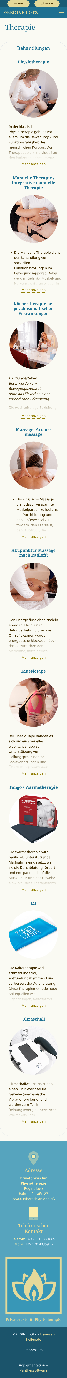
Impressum (33, 1349)
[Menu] (61, 12)
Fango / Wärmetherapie (33, 787)
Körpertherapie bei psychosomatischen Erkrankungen (34, 308)
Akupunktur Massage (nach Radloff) (33, 553)
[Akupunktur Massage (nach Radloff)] (33, 564)
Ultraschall (33, 1019)
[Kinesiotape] (33, 680)
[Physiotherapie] (33, 71)
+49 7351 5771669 (40, 1239)
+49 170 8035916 (39, 1244)
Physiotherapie (33, 62)
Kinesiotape (33, 671)
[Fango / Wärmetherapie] (33, 796)
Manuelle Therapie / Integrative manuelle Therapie (33, 182)
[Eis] (33, 912)
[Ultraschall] (33, 1028)
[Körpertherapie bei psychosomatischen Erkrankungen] (33, 322)
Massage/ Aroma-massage (33, 432)
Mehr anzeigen (33, 164)
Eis (34, 903)
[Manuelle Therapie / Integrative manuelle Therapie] (33, 196)
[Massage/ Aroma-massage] (33, 443)
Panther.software (33, 1370)
